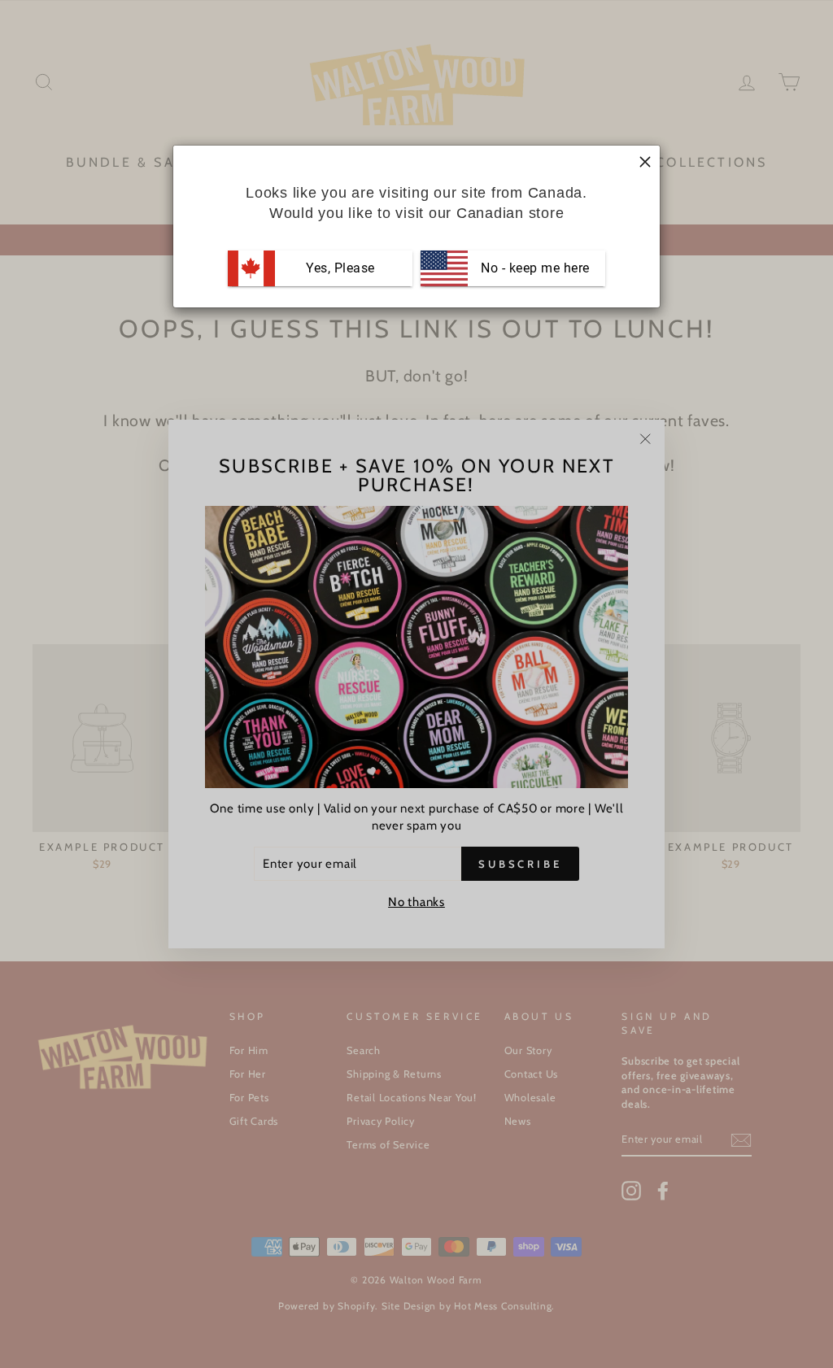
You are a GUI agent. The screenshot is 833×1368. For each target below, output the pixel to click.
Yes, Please (340, 268)
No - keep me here (534, 268)
